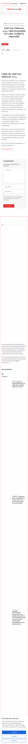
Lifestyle (5, 44)
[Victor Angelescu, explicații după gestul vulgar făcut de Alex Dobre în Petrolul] (6, 436)
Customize (14, 736)
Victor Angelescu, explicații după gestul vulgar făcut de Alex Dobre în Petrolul (18, 384)
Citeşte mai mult (7, 149)
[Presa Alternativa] (14, 9)
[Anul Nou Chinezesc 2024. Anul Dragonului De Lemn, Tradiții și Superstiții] (14, 60)
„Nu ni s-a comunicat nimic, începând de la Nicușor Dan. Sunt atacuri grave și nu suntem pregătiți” (18, 500)
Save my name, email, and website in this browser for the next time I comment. (13, 198)
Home (5, 23)
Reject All (14, 740)
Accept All (14, 732)
